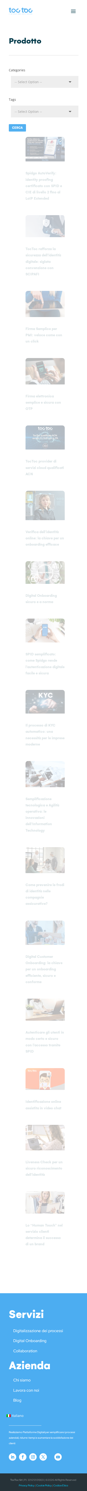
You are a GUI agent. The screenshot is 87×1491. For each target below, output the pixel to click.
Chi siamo (22, 1380)
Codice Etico (60, 1485)
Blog (17, 1400)
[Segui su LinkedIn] (12, 1457)
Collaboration (25, 1350)
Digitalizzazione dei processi (38, 1330)
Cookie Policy (44, 1485)
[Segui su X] (43, 1457)
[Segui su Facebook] (22, 1457)
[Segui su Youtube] (58, 1457)
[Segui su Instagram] (33, 1457)
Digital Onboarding (29, 1340)
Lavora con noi (26, 1390)
